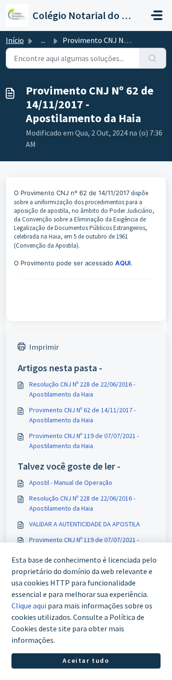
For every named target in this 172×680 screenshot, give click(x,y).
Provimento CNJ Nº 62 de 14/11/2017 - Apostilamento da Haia (82, 415)
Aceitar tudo (86, 660)
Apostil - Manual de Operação (70, 482)
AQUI (123, 263)
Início (15, 40)
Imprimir (44, 347)
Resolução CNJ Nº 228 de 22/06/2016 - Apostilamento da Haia (82, 389)
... (43, 40)
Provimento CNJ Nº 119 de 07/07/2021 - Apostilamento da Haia (84, 440)
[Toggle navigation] (156, 15)
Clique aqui (28, 605)
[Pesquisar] (152, 58)
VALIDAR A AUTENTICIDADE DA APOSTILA (84, 524)
